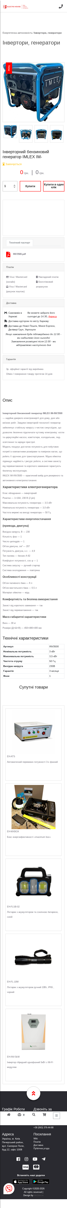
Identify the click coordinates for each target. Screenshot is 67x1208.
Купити (30, 186)
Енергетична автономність (17, 32)
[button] (7, 217)
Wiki (36, 1138)
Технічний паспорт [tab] (19, 242)
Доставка (38, 1145)
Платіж (37, 1142)
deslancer (39, 1195)
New (9, 68)
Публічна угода (41, 1148)
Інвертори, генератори (48, 32)
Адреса (52, 316)
